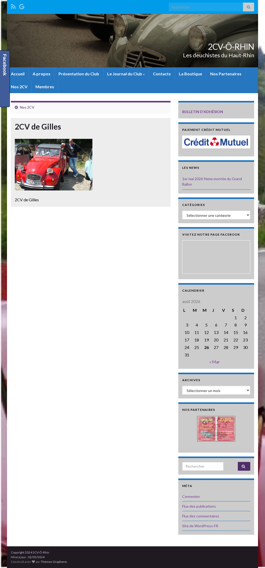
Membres (44, 86)
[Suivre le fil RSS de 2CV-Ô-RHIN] (13, 5)
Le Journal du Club (125, 73)
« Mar (214, 361)
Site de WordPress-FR (200, 526)
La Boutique (190, 73)
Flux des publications (199, 506)
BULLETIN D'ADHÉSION (202, 111)
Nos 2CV (19, 86)
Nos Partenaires (225, 73)
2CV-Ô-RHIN (231, 47)
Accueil (18, 73)
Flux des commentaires (200, 516)
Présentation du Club (78, 73)
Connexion (191, 496)
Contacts (162, 73)
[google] (22, 5)
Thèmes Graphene (54, 562)
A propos (41, 73)
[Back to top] (253, 556)
